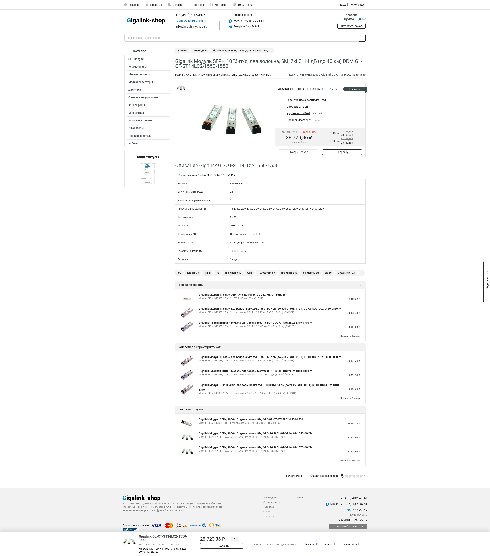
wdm (249, 272)
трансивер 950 (289, 272)
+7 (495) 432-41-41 (191, 15)
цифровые (193, 272)
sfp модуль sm (311, 272)
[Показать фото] (181, 88)
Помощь (134, 4)
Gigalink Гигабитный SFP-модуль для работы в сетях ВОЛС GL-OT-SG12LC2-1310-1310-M (255, 322)
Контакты (221, 4)
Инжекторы (136, 128)
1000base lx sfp (266, 272)
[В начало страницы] (364, 544)
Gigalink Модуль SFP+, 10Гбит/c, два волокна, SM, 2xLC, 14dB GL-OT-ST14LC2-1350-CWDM (255, 433)
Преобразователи (139, 135)
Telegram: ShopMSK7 (246, 26)
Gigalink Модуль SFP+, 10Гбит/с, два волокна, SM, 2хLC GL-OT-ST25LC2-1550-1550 (251, 419)
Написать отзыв (294, 476)
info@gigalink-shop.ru (351, 519)
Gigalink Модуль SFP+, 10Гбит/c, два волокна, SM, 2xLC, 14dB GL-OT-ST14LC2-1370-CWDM (255, 447)
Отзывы (268, 544)
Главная (182, 50)
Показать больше (350, 336)
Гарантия (156, 4)
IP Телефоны (136, 105)
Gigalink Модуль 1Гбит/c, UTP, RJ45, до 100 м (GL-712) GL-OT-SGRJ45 (242, 294)
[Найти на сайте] (362, 38)
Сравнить (310, 544)
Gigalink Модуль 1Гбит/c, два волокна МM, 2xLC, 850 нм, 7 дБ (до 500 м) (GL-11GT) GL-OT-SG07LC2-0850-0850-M (270, 308)
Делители (134, 89)
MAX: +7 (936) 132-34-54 (248, 20)
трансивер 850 (233, 272)
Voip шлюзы (136, 112)
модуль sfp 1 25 (346, 272)
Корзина (327, 544)
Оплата (177, 4)
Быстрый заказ (298, 152)
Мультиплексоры (139, 74)
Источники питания (140, 120)
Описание (256, 544)
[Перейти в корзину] (340, 17)
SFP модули (136, 59)
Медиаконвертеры (140, 82)
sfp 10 (328, 272)
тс (218, 272)
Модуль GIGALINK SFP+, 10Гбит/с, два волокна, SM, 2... (163, 550)
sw (179, 272)
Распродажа (270, 497)
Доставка (197, 4)
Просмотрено (349, 544)
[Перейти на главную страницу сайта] (145, 21)
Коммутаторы (137, 66)
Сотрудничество (272, 502)
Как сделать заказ (285, 544)
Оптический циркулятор (143, 97)
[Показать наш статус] (147, 173)
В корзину (342, 152)
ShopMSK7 (359, 510)
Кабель (133, 143)
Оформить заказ (351, 26)
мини (208, 272)
